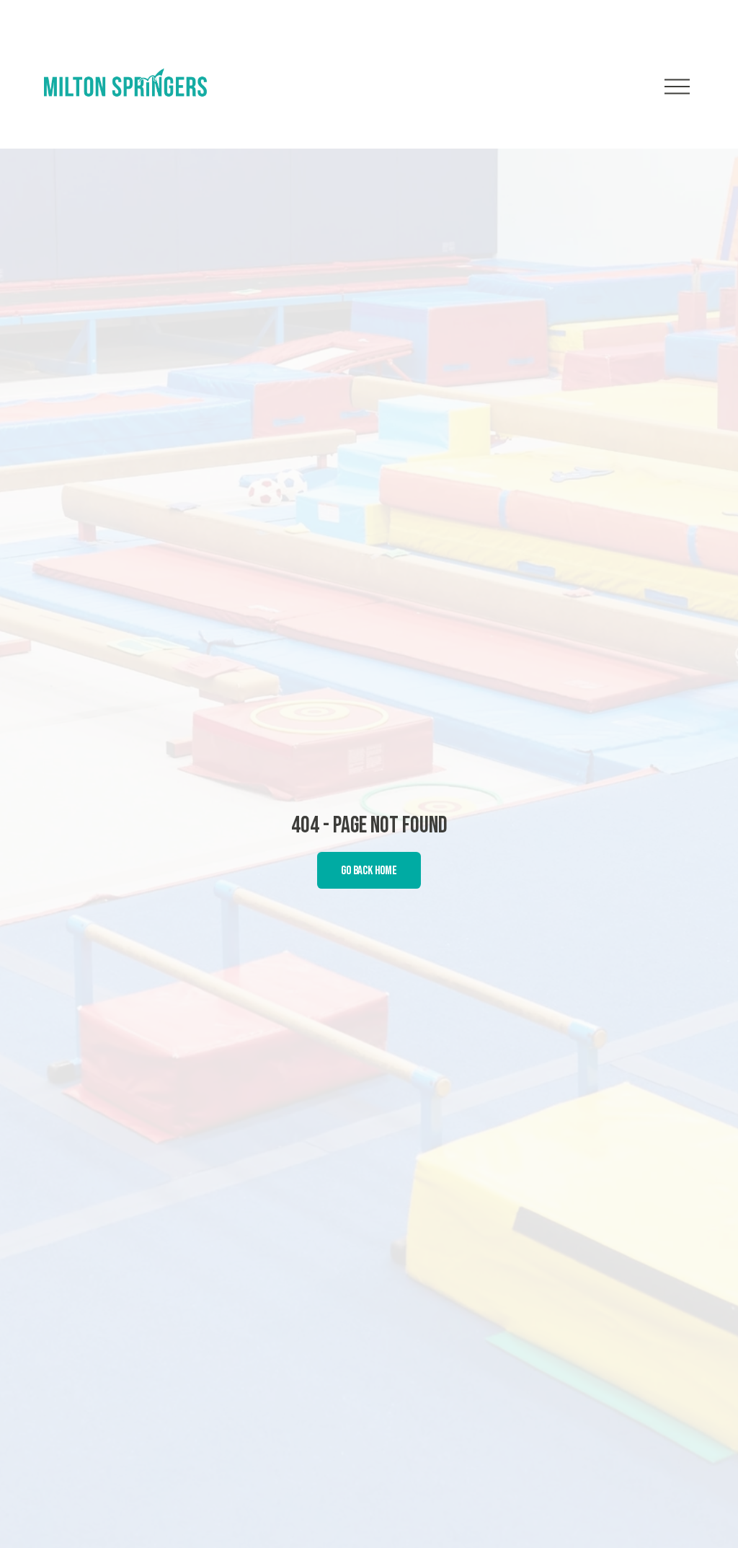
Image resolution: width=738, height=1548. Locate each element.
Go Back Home (369, 870)
